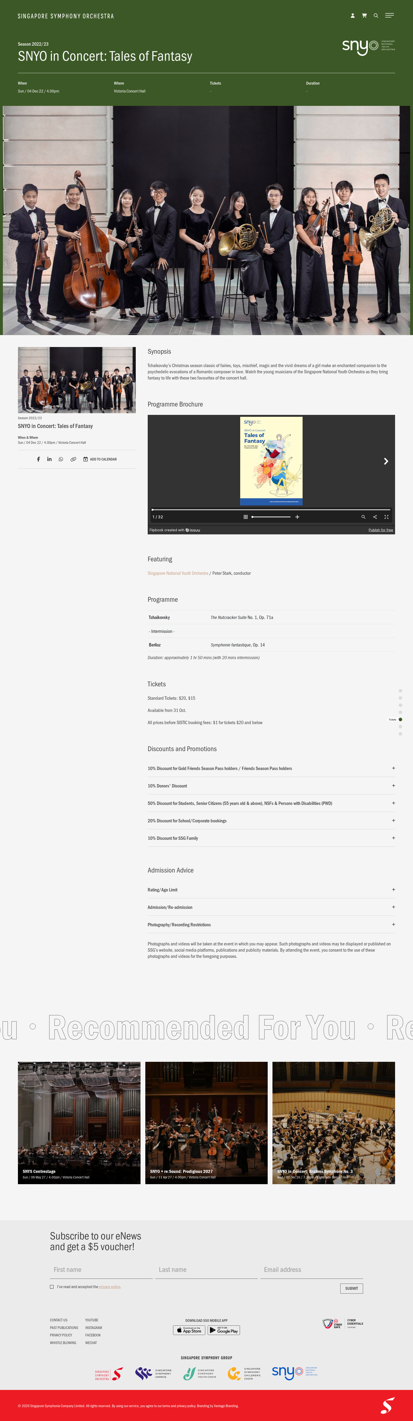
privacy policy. (186, 1405)
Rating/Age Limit (162, 889)
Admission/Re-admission (170, 907)
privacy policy (109, 1286)
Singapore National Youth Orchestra (178, 573)
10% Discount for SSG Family (173, 838)
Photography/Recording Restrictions (179, 924)
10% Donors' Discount (167, 785)
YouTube (91, 1320)
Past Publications (64, 1327)
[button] (376, 15)
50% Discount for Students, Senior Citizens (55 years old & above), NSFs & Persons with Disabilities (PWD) (240, 803)
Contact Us (58, 1320)
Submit (351, 1288)
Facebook (93, 1335)
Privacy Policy (61, 1335)
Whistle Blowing (63, 1342)
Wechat (91, 1342)
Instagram (93, 1327)
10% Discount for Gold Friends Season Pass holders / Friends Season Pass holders (220, 768)
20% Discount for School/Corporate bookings (187, 820)
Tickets (392, 719)
